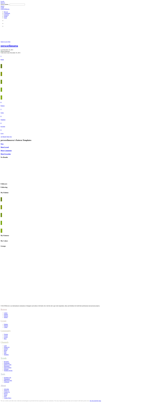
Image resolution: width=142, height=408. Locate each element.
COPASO (6, 382)
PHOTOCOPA (8, 380)
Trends (5, 16)
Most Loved (5, 147)
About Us (6, 390)
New (2, 144)
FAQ (5, 396)
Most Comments (6, 150)
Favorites (3, 126)
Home (5, 350)
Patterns (3, 105)
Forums (6, 334)
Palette (2, 59)
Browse (6, 12)
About (3, 385)
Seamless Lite (7, 377)
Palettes (6, 314)
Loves (2, 133)
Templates (3, 119)
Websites (6, 369)
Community (7, 13)
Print (5, 351)
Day (11, 136)
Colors (2, 112)
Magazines (7, 366)
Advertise (6, 389)
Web (5, 353)
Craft (5, 345)
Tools (5, 17)
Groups (6, 335)
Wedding (6, 354)
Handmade (7, 363)
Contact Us (7, 392)
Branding (6, 361)
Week (7, 136)
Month (4, 136)
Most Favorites (6, 154)
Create (2, 7)
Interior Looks (7, 364)
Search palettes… (5, 4)
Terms (5, 395)
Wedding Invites (8, 370)
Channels (6, 15)
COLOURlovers (5, 9)
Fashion (6, 348)
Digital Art (6, 347)
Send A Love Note (5, 41)
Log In (2, 1)
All (1, 136)
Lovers (6, 337)
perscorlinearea (9, 45)
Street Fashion (7, 367)
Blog (5, 338)
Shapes (6, 317)
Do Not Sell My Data (95, 400)
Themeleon (7, 379)
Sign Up (3, 3)
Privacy (6, 393)
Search (2, 6)
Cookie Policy (7, 398)
